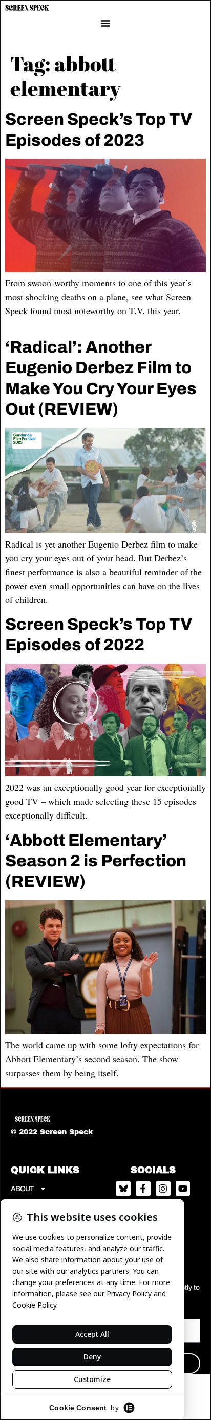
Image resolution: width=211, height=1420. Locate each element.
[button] (105, 23)
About (22, 1189)
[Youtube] (183, 1188)
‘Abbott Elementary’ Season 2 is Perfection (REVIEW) (95, 861)
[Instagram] (163, 1188)
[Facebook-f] (143, 1188)
